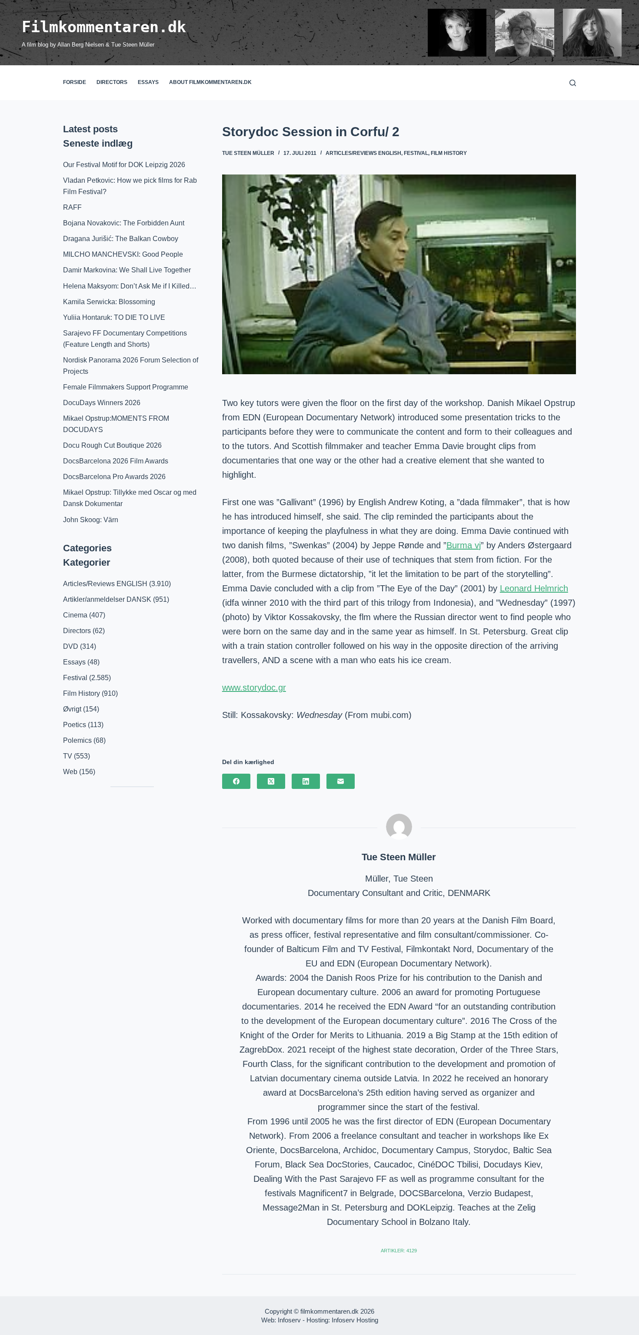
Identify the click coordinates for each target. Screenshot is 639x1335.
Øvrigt (72, 709)
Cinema (75, 615)
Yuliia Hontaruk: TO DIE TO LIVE (114, 317)
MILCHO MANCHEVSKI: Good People (123, 254)
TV (67, 756)
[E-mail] (340, 781)
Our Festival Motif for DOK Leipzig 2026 (124, 164)
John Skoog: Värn (90, 519)
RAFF (72, 207)
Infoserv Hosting (355, 1320)
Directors (112, 82)
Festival (416, 153)
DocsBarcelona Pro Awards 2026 (114, 476)
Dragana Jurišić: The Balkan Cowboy (120, 238)
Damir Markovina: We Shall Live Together (127, 270)
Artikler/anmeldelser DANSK (107, 599)
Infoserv (289, 1320)
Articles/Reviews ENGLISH (363, 153)
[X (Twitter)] (271, 781)
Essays (148, 82)
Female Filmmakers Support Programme (125, 387)
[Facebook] (236, 781)
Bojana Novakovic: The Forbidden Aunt (123, 223)
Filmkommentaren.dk (104, 27)
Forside (74, 82)
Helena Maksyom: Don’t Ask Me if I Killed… (129, 286)
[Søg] (572, 83)
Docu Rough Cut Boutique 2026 (112, 445)
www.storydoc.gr (254, 687)
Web (70, 771)
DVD (70, 646)
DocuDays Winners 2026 (101, 402)
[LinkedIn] (306, 781)
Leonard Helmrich (534, 588)
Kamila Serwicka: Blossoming (109, 301)
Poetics (74, 724)
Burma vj (463, 545)
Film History (449, 153)
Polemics (77, 740)
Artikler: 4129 (399, 1250)
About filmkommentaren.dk (210, 82)
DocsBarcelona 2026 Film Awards (115, 461)
